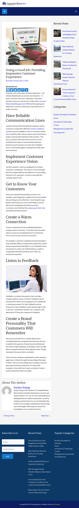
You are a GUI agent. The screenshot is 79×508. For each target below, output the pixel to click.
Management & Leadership (63, 129)
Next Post (46, 416)
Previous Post (8, 416)
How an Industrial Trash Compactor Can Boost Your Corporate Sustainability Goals (39, 482)
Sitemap (57, 504)
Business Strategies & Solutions (65, 115)
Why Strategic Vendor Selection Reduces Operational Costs (39, 472)
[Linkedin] (19, 90)
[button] (76, 11)
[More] (26, 90)
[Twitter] (11, 90)
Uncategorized (59, 132)
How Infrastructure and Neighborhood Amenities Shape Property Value (37, 443)
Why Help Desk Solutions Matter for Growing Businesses (37, 453)
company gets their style (36, 208)
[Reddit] (15, 90)
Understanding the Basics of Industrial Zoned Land (69, 65)
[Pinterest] (22, 90)
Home (56, 118)
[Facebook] (7, 90)
